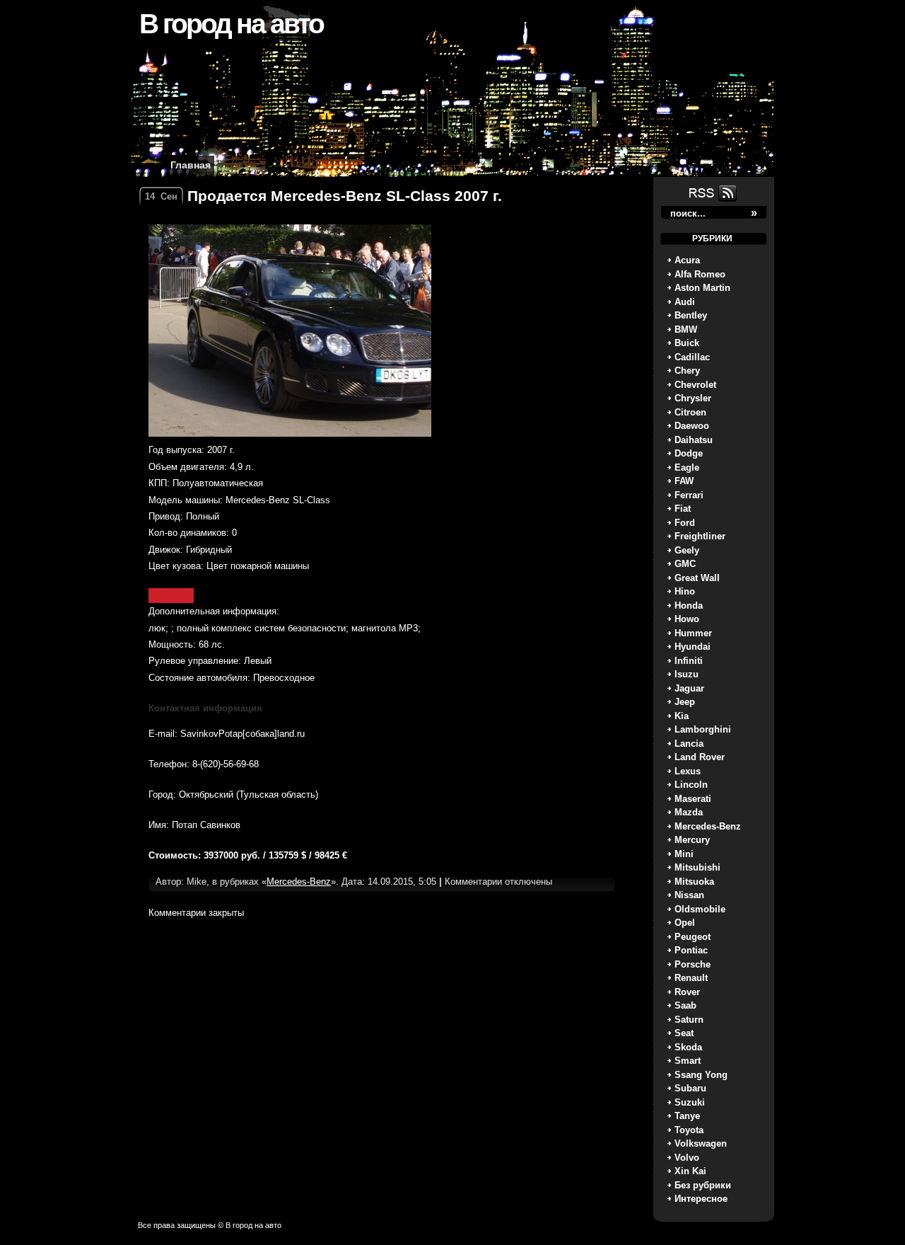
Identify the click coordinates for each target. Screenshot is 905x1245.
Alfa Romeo (700, 274)
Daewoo (692, 425)
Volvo (687, 1157)
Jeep (685, 701)
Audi (685, 302)
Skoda (688, 1047)
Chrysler (693, 398)
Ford (685, 522)
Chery (687, 370)
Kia (682, 716)
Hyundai (693, 646)
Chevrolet (695, 384)
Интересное (701, 1198)
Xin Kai (690, 1171)
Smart (688, 1060)
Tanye (687, 1116)
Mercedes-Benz (708, 826)
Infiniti (689, 660)
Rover (687, 992)
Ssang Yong (701, 1074)
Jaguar (689, 688)
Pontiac (691, 950)
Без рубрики (703, 1185)
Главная (190, 165)
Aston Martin (702, 287)
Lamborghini (703, 729)
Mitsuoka (694, 881)
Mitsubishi (697, 867)
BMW (686, 329)
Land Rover (700, 757)
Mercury (692, 839)
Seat (684, 1033)
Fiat (683, 508)
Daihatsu (694, 440)
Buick (687, 343)
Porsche (693, 964)
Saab (685, 1005)
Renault (691, 978)
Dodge (689, 453)
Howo (687, 619)
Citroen (690, 412)
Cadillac (692, 357)
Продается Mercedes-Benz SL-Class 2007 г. (344, 196)
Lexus (688, 771)
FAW (684, 481)
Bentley (691, 315)
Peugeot (693, 936)
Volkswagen (701, 1143)
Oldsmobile (700, 909)
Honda (689, 605)
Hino (685, 591)
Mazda (689, 812)
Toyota (689, 1130)
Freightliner (700, 536)
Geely (687, 550)
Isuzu (687, 674)
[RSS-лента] (711, 200)
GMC (685, 563)
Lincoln (691, 784)
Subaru (690, 1088)
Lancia (689, 743)
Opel (685, 922)
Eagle (687, 467)
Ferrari (689, 495)
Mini (684, 854)
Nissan (689, 895)
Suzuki (690, 1102)
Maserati (693, 798)
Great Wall (697, 578)
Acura (687, 260)
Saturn (689, 1019)
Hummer (693, 633)
